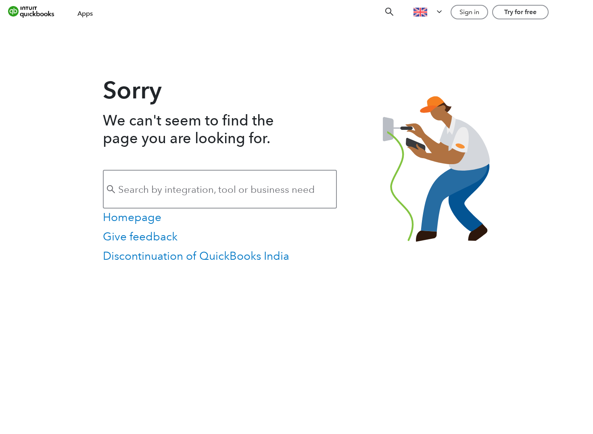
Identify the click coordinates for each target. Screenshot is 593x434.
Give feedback (140, 236)
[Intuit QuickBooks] (36, 12)
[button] (428, 12)
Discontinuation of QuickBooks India (196, 256)
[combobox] (220, 189)
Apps (85, 13)
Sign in (469, 12)
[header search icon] (389, 12)
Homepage (132, 217)
